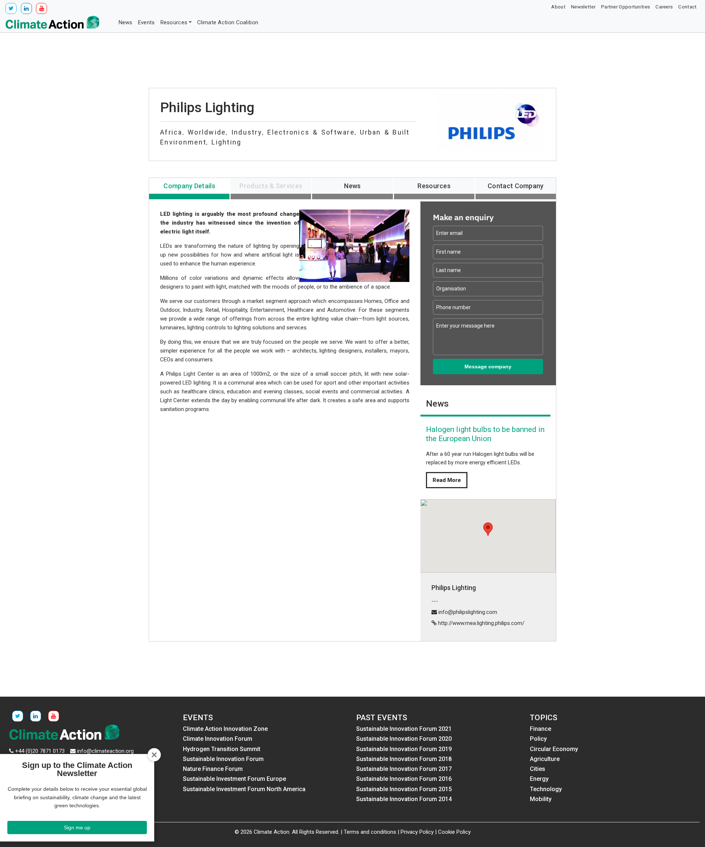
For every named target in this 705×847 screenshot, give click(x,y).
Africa (171, 132)
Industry (246, 132)
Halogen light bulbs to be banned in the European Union (485, 434)
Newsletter (583, 7)
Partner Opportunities (625, 7)
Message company (487, 366)
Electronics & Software (311, 132)
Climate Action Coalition (227, 22)
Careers (664, 7)
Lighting (226, 142)
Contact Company (516, 186)
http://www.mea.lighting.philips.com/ (481, 623)
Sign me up (77, 827)
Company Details (189, 186)
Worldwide (207, 132)
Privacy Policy (417, 832)
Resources (174, 22)
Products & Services (270, 186)
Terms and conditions (370, 832)
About (558, 7)
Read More (447, 480)
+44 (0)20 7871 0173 (40, 751)
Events (146, 22)
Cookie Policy (454, 832)
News (126, 22)
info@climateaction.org (105, 751)
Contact (687, 7)
